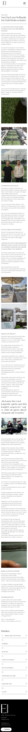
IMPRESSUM (5, 723)
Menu (24, 2)
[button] (14, 636)
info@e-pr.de (5, 719)
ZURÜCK (6, 729)
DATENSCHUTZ (5, 725)
